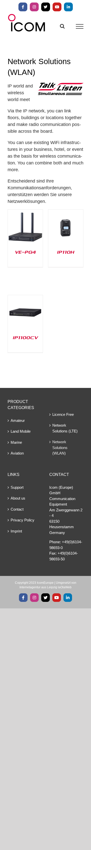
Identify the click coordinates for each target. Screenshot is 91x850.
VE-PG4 (25, 252)
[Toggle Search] (62, 26)
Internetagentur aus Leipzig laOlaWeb (45, 587)
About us (18, 498)
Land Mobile (21, 431)
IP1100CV (25, 337)
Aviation (17, 453)
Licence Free (63, 414)
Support (17, 487)
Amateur (18, 420)
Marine (16, 442)
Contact (17, 509)
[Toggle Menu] (79, 26)
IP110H (65, 252)
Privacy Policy (22, 520)
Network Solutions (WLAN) (59, 447)
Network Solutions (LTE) (65, 428)
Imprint (16, 531)
